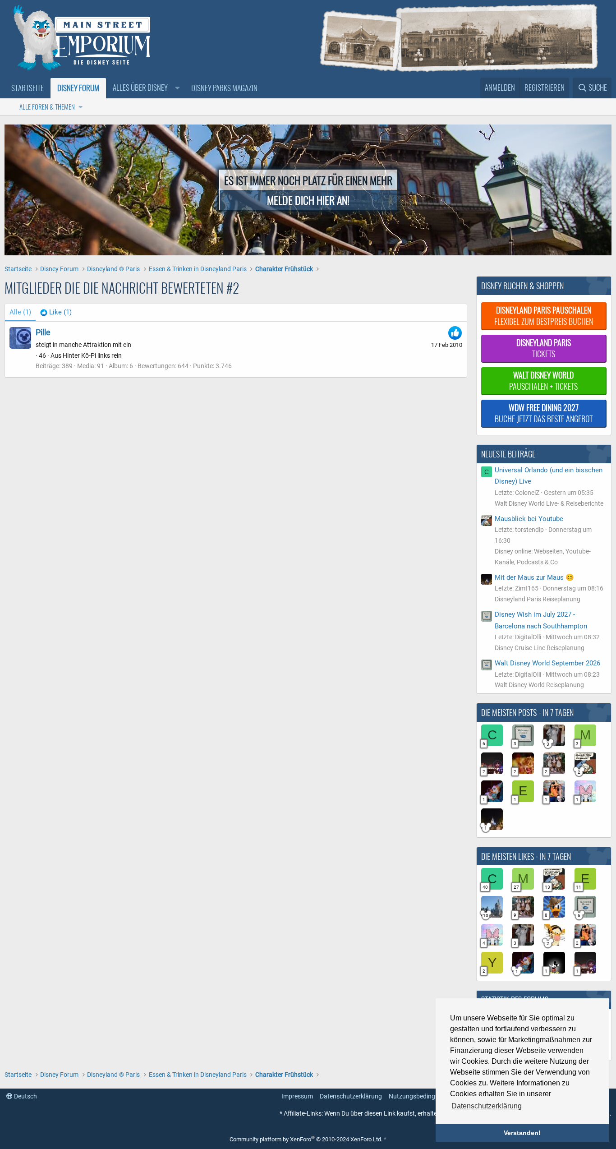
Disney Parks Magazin (224, 87)
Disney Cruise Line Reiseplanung (539, 647)
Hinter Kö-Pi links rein (92, 355)
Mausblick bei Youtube (529, 519)
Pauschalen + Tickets (543, 380)
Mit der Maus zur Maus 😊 (534, 577)
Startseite (27, 87)
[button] (145, 88)
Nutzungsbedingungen (421, 1096)
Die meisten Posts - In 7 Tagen (527, 712)
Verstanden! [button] (522, 1132)
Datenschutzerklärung (351, 1096)
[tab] (56, 312)
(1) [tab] (20, 312)
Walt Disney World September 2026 (547, 663)
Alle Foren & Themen (47, 106)
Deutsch (25, 1096)
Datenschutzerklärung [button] (486, 1106)
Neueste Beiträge (508, 454)
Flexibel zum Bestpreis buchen (543, 315)
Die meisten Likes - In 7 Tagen (526, 856)
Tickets (543, 348)
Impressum (297, 1096)
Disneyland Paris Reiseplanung (537, 599)
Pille (43, 332)
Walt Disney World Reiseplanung (539, 684)
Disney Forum (78, 87)
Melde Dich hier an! (308, 200)
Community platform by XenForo (306, 1139)
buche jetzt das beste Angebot (544, 413)
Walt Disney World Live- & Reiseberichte (549, 503)
